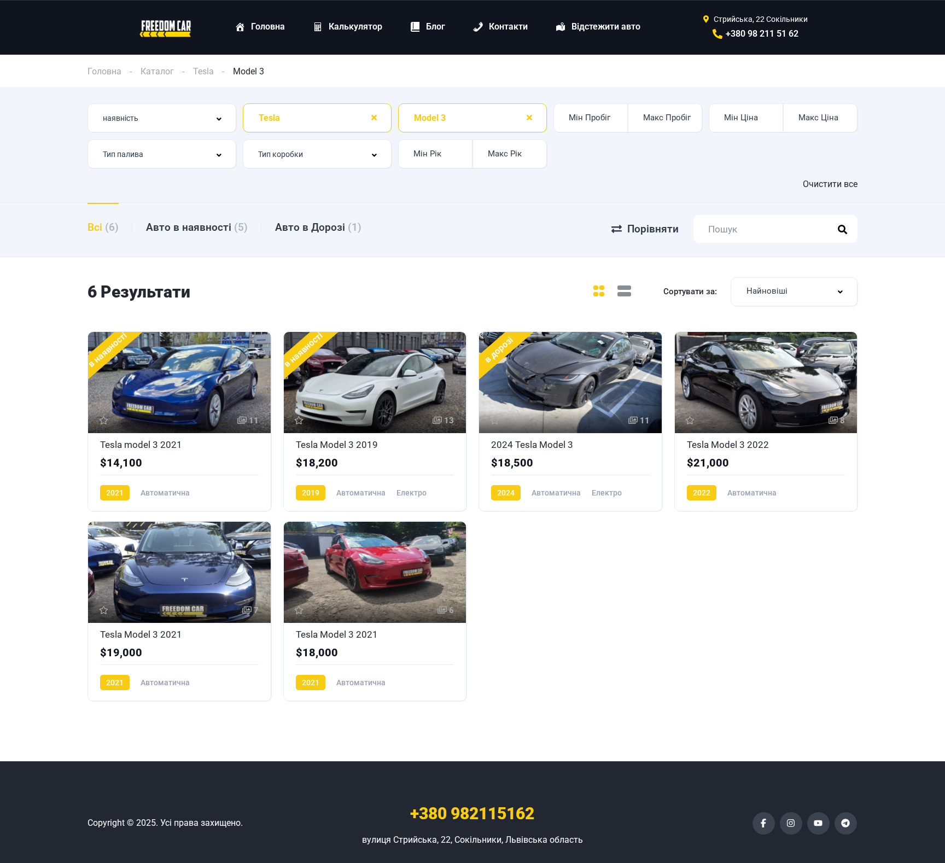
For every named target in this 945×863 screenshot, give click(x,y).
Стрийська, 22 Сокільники (761, 19)
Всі (103, 227)
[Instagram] (791, 823)
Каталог (157, 71)
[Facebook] (763, 823)
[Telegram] (846, 823)
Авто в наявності (197, 227)
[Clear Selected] (374, 118)
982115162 (472, 813)
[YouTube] (818, 823)
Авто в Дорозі (318, 227)
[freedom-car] (166, 27)
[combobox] (162, 117)
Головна (104, 71)
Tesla (203, 71)
